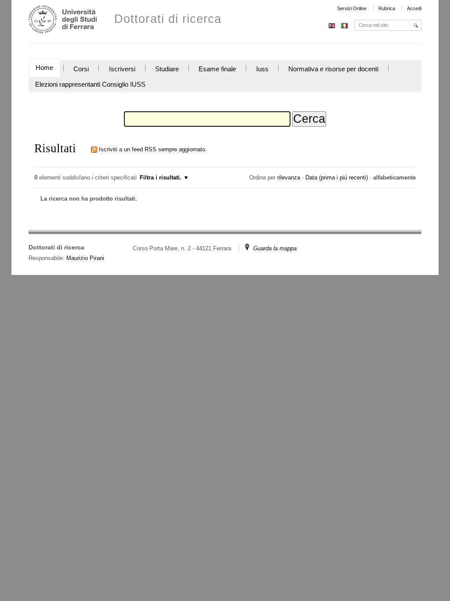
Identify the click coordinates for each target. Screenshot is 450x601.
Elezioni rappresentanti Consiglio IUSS (90, 84)
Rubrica (386, 8)
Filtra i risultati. (160, 177)
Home (44, 67)
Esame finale (217, 69)
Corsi (81, 69)
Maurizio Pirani (85, 258)
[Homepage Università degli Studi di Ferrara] (63, 20)
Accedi (414, 8)
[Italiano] (344, 25)
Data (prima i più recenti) (336, 177)
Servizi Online (352, 8)
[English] (332, 25)
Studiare (167, 69)
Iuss (262, 69)
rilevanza (288, 177)
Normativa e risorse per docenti (333, 69)
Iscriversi (122, 69)
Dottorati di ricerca (168, 19)
